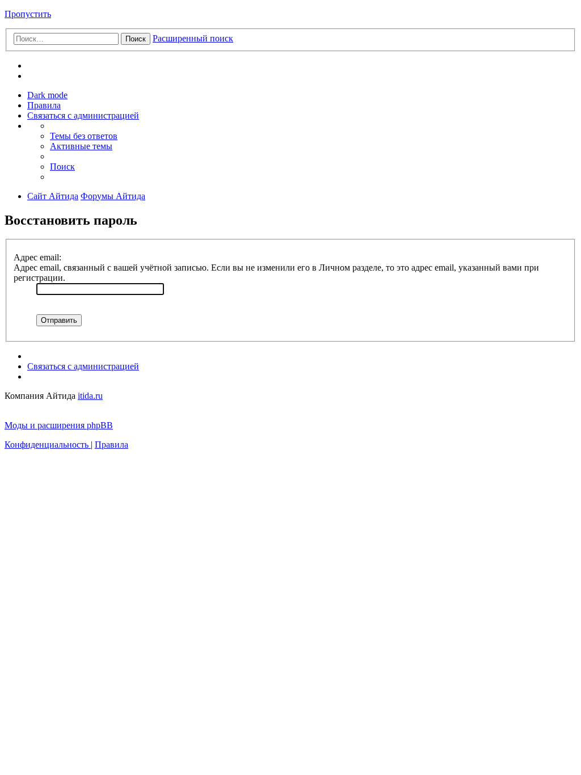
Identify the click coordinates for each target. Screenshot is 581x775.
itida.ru (90, 396)
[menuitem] (44, 105)
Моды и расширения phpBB (59, 425)
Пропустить (28, 14)
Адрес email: (37, 257)
